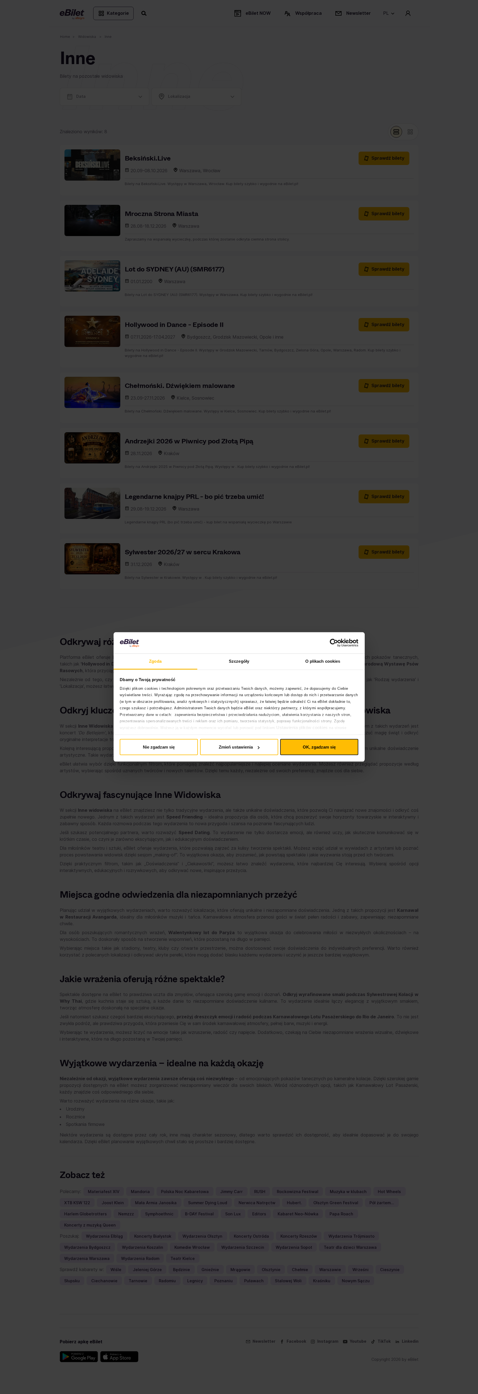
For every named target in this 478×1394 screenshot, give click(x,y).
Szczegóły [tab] (239, 661)
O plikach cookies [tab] (322, 661)
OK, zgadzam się (319, 747)
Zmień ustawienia (236, 747)
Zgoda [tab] (155, 661)
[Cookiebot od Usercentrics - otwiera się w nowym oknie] (333, 643)
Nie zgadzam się (159, 747)
